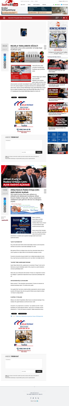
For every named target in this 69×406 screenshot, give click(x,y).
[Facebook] (5, 55)
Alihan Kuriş (18, 316)
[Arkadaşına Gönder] (5, 62)
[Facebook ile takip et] (31, 398)
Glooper (34, 316)
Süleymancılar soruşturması (26, 316)
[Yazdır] (5, 65)
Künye (32, 1)
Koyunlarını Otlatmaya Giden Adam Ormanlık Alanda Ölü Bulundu (23, 18)
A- (45, 48)
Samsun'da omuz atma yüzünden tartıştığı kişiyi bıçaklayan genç (26, 49)
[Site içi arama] (66, 17)
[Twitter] (5, 57)
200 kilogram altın (39, 316)
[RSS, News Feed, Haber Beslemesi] (35, 398)
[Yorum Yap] (5, 67)
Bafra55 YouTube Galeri (25, 1)
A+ (45, 46)
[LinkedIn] (5, 60)
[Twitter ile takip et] (33, 398)
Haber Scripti (33, 401)
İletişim (36, 1)
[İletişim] (64, 17)
